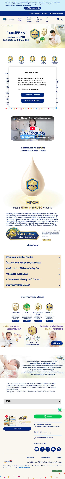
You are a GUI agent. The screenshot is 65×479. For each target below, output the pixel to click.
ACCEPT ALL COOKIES (32, 95)
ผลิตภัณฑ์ (11, 20)
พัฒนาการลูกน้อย (20, 20)
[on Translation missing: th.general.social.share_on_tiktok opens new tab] (48, 449)
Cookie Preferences (57, 470)
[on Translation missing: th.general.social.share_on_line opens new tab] (36, 449)
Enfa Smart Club (47, 20)
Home (3, 25)
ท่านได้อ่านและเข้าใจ (32, 8)
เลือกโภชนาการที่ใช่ (39, 20)
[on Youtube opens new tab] (53, 449)
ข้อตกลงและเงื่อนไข (24, 468)
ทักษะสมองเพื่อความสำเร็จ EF (30, 20)
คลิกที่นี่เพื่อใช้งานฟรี (17, 428)
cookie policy (35, 89)
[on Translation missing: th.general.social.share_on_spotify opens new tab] (59, 449)
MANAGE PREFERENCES (32, 101)
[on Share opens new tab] (42, 449)
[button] (61, 20)
